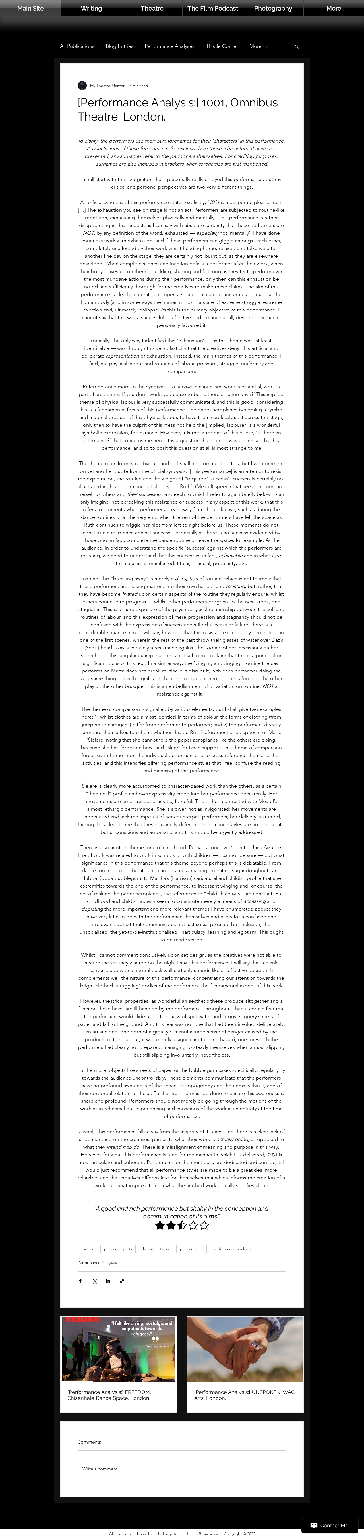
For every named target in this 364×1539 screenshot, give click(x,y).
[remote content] (182, 1225)
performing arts (118, 1248)
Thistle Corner (222, 46)
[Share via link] (122, 1281)
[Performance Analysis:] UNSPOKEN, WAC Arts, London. (244, 1395)
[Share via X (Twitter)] (94, 1281)
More (255, 46)
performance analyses (232, 1248)
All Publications (77, 46)
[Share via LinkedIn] (108, 1281)
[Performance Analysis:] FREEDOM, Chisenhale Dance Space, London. (109, 1395)
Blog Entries (119, 46)
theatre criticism (156, 1248)
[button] (334, 8)
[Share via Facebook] (80, 1281)
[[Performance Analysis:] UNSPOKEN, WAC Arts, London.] (245, 1349)
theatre (87, 1248)
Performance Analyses (170, 46)
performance (191, 1248)
